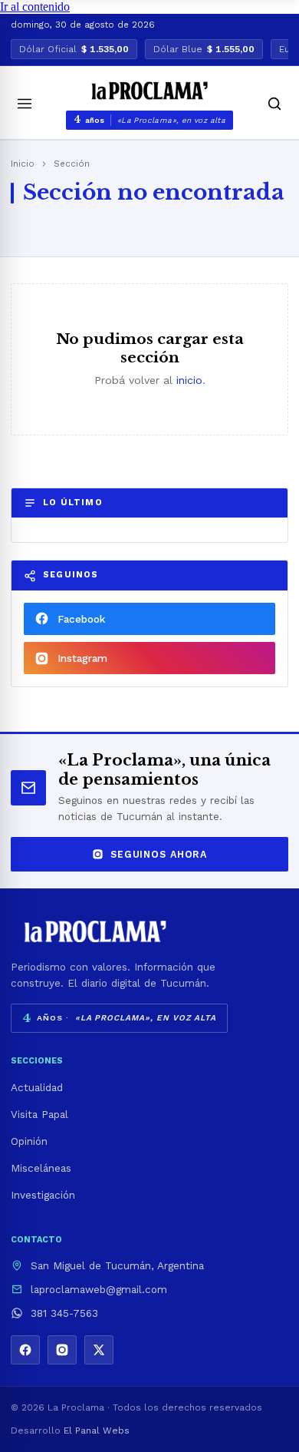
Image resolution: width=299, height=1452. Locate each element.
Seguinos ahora (158, 854)
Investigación (43, 1195)
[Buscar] (274, 103)
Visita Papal (39, 1114)
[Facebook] (25, 1349)
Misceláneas (41, 1168)
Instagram (82, 658)
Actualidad (37, 1087)
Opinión (29, 1141)
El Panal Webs (97, 1430)
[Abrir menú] (24, 103)
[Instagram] (62, 1349)
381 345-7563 (64, 1313)
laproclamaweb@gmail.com (99, 1289)
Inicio (22, 163)
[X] (98, 1349)
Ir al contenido (35, 6)
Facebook (81, 619)
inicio (189, 380)
